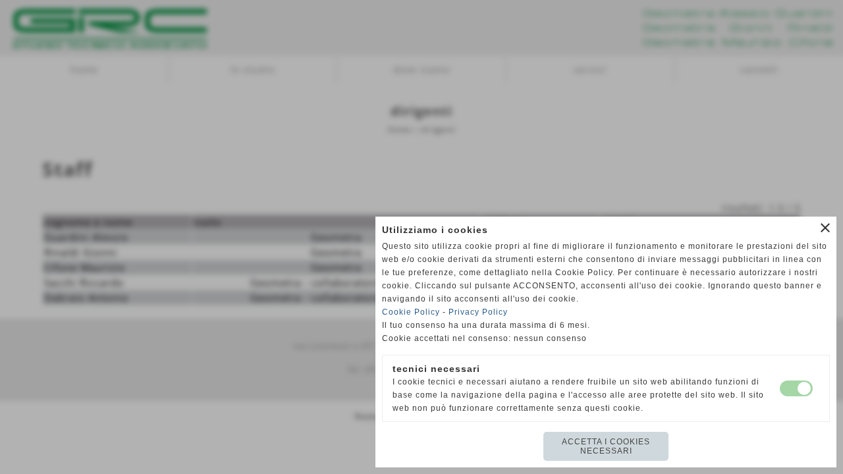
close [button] (825, 228)
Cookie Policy (411, 312)
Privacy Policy (478, 312)
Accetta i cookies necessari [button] (606, 446)
